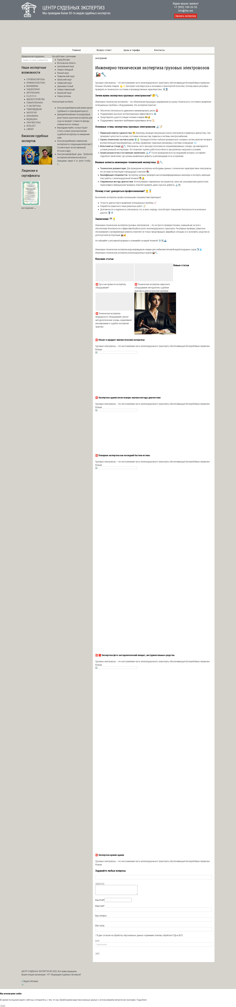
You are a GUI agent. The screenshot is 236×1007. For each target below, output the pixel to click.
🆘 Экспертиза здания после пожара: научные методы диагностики (128, 397)
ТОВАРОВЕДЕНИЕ (34, 109)
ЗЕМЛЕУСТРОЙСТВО (35, 99)
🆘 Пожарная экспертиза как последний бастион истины (122, 455)
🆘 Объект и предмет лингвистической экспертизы (120, 340)
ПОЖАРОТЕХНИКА (34, 102)
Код (102, 883)
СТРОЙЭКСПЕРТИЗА (35, 79)
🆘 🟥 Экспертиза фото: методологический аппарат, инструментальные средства (134, 655)
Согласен (2, 1005)
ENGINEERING (32, 86)
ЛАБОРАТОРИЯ (33, 89)
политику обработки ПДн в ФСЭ (169, 935)
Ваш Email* (99, 900)
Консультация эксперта (62, 101)
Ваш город (99, 925)
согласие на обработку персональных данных (123, 935)
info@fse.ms (185, 10)
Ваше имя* (99, 906)
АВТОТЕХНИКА (33, 92)
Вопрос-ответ (104, 50)
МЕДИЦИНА (31, 119)
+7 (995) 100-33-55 (185, 7)
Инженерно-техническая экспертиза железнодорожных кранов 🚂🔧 (126, 252)
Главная (76, 50)
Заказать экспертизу (185, 15)
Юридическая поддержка (33, 56)
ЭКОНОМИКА (32, 116)
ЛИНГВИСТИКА (33, 122)
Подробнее (141, 1000)
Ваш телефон (101, 915)
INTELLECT (31, 125)
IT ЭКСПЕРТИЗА (33, 106)
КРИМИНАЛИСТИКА (35, 82)
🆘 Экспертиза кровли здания (109, 855)
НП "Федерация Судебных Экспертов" (64, 974)
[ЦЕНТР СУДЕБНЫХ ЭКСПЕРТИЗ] (29, 16)
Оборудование (101, 58)
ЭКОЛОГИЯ (31, 112)
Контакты (159, 50)
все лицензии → (29, 208)
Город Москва (63, 59)
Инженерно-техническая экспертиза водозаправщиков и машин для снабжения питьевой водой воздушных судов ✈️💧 (148, 249)
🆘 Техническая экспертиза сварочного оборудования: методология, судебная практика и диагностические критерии (152, 287)
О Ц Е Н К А (31, 96)
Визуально (98, 883)
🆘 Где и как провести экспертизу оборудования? (111, 286)
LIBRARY (30, 129)
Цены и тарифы (132, 50)
